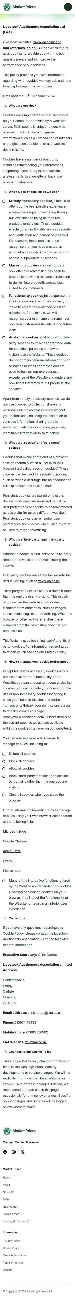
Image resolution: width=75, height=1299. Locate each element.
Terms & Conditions (14, 1255)
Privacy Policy (11, 1240)
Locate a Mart (11, 1213)
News (6, 1192)
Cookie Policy (11, 1248)
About (6, 1184)
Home (6, 1177)
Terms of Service (13, 1262)
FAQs (6, 1199)
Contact (7, 1269)
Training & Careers (14, 1221)
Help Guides (10, 1206)
